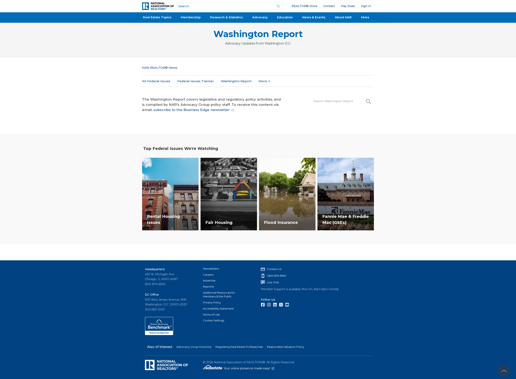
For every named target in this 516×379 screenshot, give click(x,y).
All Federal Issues (156, 81)
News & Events (313, 17)
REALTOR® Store (304, 6)
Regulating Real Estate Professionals (239, 346)
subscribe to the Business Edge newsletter (191, 110)
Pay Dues (348, 6)
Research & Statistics (226, 17)
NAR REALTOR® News (159, 68)
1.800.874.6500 (276, 275)
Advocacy (260, 17)
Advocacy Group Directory (193, 346)
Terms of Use (211, 314)
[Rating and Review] (159, 334)
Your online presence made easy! (249, 368)
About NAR (343, 17)
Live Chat (273, 282)
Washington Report (258, 34)
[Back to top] (504, 371)
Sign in (366, 6)
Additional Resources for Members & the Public (219, 294)
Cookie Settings (213, 320)
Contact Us (274, 269)
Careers (208, 274)
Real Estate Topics (157, 17)
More (365, 17)
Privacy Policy (212, 302)
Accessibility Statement (218, 308)
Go (278, 6)
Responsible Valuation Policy (285, 346)
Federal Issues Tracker (195, 81)
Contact (329, 6)
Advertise (209, 280)
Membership (191, 17)
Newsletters (211, 268)
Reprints (208, 286)
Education (285, 17)
